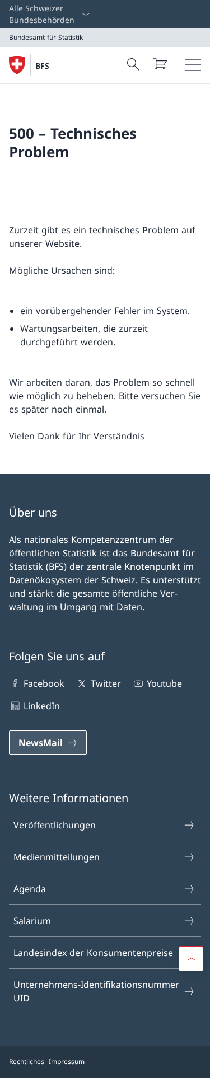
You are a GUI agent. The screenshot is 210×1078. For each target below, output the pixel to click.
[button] (191, 958)
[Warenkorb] (160, 64)
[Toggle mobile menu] (193, 65)
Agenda (29, 889)
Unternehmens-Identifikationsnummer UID (96, 991)
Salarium (32, 921)
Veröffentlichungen (54, 825)
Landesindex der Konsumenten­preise (93, 952)
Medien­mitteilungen (56, 857)
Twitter (105, 683)
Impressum (67, 1061)
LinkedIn (42, 706)
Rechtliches (26, 1061)
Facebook (44, 683)
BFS (42, 65)
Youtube (164, 683)
